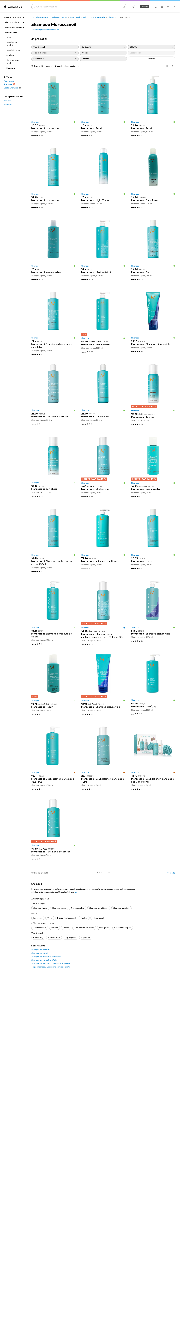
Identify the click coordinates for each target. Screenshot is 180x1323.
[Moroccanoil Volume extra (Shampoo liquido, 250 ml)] (53, 250)
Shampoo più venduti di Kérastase (46, 956)
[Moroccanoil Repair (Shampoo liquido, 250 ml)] (103, 106)
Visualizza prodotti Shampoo (43, 29)
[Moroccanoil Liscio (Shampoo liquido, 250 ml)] (153, 540)
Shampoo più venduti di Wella (44, 960)
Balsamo (9, 37)
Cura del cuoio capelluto (12, 44)
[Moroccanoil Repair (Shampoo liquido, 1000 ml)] (153, 106)
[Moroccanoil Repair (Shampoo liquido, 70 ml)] (53, 685)
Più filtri (151, 59)
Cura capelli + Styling (13, 27)
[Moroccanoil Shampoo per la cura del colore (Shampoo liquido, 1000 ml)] (53, 612)
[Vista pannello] (167, 66)
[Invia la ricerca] (33, 6)
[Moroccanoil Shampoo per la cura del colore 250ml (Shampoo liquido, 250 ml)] (53, 540)
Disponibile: (60, 66)
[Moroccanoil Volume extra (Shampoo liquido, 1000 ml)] (103, 322)
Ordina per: (36, 66)
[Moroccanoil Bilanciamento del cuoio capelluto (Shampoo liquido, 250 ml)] (53, 322)
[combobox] (46, 66)
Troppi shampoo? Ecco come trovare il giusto (50, 967)
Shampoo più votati (39, 953)
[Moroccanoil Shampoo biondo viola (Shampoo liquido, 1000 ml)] (153, 612)
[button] (74, 122)
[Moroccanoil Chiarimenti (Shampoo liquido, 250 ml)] (103, 395)
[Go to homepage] (13, 6)
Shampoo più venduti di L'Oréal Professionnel (50, 963)
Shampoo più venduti (40, 950)
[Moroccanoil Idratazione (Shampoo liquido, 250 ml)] (53, 106)
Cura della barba (13, 50)
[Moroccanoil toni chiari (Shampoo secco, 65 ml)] (53, 467)
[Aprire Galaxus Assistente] (156, 7)
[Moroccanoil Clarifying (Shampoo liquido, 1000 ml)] (153, 685)
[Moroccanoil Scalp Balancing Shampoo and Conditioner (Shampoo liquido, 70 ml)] (153, 757)
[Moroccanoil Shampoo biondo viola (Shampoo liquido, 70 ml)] (103, 685)
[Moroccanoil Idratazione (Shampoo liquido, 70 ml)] (103, 467)
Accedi (145, 6)
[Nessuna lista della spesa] (168, 7)
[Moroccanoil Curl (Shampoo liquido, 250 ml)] (153, 250)
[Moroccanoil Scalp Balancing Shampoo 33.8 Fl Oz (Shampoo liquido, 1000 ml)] (53, 757)
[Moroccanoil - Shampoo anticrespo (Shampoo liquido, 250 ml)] (103, 540)
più (76, 892)
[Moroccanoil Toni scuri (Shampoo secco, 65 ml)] (153, 395)
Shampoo (10, 68)
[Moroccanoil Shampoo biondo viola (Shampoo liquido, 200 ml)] (153, 322)
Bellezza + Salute (11, 22)
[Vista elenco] (172, 66)
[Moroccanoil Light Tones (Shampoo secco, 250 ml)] (103, 178)
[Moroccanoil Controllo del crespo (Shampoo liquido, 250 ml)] (53, 395)
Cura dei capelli (10, 32)
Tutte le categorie (12, 17)
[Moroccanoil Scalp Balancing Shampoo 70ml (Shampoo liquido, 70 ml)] (103, 757)
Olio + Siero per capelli (12, 61)
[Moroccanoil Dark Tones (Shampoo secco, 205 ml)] (153, 178)
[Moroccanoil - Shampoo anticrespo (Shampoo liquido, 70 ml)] (53, 829)
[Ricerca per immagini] (124, 6)
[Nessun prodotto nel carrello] (174, 7)
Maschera (10, 55)
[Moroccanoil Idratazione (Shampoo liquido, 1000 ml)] (53, 178)
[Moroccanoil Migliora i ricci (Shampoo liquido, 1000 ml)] (103, 250)
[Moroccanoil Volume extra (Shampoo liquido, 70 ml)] (153, 467)
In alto (172, 873)
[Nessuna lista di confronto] (162, 7)
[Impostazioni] (133, 7)
